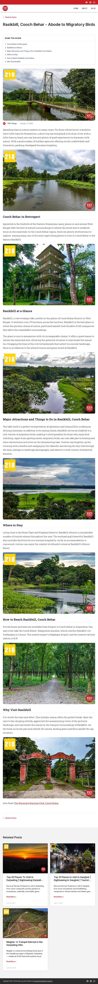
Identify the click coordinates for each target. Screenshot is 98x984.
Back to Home (10, 17)
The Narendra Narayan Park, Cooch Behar (36, 803)
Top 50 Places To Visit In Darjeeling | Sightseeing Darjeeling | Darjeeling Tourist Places (25, 880)
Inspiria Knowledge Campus (43, 981)
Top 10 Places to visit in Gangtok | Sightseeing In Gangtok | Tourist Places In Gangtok (72, 880)
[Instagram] (94, 2)
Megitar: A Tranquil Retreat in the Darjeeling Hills (24, 943)
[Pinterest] (90, 2)
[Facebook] (86, 2)
